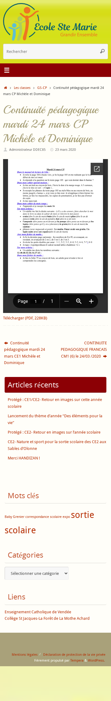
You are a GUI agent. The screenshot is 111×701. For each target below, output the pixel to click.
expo (66, 517)
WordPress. (96, 660)
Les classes (22, 87)
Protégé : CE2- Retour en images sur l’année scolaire (54, 432)
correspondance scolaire (43, 517)
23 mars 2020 (65, 149)
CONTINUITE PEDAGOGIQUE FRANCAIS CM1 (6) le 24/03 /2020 (84, 349)
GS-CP (42, 87)
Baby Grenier (14, 517)
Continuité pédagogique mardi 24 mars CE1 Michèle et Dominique (24, 352)
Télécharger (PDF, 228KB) (25, 318)
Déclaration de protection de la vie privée (74, 654)
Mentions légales (25, 654)
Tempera (77, 660)
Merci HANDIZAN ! (24, 458)
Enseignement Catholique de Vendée (38, 612)
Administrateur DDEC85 (27, 149)
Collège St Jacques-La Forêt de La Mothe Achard (47, 618)
